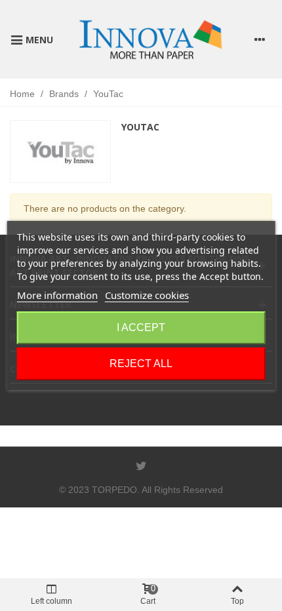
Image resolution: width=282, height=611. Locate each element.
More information (57, 295)
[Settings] (259, 39)
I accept (141, 327)
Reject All (141, 363)
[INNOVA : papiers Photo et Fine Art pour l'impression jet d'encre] (150, 39)
